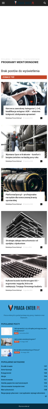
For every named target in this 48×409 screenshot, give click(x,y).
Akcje (16, 333)
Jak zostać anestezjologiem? (25, 339)
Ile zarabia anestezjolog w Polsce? (27, 350)
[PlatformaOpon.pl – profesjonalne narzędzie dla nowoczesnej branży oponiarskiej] (24, 184)
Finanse (17, 352)
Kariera (17, 341)
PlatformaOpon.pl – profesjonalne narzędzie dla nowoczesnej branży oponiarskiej (21, 197)
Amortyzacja (6, 370)
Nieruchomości (7, 390)
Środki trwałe (7, 366)
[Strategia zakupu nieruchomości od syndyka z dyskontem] (24, 227)
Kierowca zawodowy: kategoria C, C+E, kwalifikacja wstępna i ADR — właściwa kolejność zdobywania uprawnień (23, 111)
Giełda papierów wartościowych (14, 383)
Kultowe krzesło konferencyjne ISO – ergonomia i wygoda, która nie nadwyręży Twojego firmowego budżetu (24, 283)
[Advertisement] (24, 31)
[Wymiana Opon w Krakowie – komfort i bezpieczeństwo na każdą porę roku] (24, 141)
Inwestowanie (7, 380)
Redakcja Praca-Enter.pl (14, 118)
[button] (45, 3)
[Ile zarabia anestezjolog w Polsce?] (6, 353)
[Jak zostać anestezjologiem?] (6, 342)
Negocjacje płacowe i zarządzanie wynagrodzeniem (23, 393)
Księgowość (6, 373)
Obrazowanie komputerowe (13, 386)
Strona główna (5, 59)
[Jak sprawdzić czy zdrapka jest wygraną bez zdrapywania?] (6, 331)
